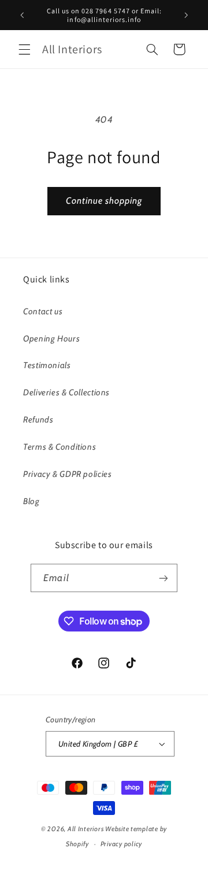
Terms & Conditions (59, 447)
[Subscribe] (163, 578)
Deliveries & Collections (66, 392)
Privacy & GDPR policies (67, 474)
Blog (31, 501)
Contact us (42, 311)
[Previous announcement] (22, 15)
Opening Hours (51, 338)
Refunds (38, 419)
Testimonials (47, 365)
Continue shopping (104, 200)
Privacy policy (121, 844)
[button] (24, 49)
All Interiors (86, 829)
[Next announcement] (186, 15)
